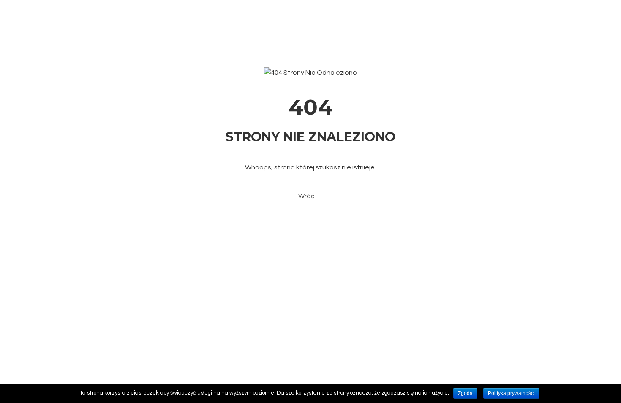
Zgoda (465, 393)
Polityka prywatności (511, 393)
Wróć (306, 196)
